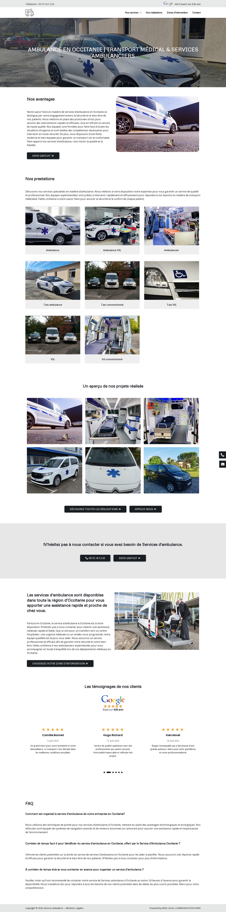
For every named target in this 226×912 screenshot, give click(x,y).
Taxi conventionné (112, 304)
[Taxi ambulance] (52, 280)
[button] (104, 772)
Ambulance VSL (112, 250)
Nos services (131, 12)
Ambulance (52, 250)
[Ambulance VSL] (112, 226)
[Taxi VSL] (171, 280)
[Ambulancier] (171, 226)
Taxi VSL (172, 304)
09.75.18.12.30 (46, 4)
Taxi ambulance (53, 304)
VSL (53, 359)
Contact (196, 12)
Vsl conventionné (112, 359)
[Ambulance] (52, 226)
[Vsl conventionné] (112, 335)
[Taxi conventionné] (112, 280)
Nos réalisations (154, 12)
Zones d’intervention (177, 12)
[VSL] (52, 335)
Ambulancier (171, 250)
